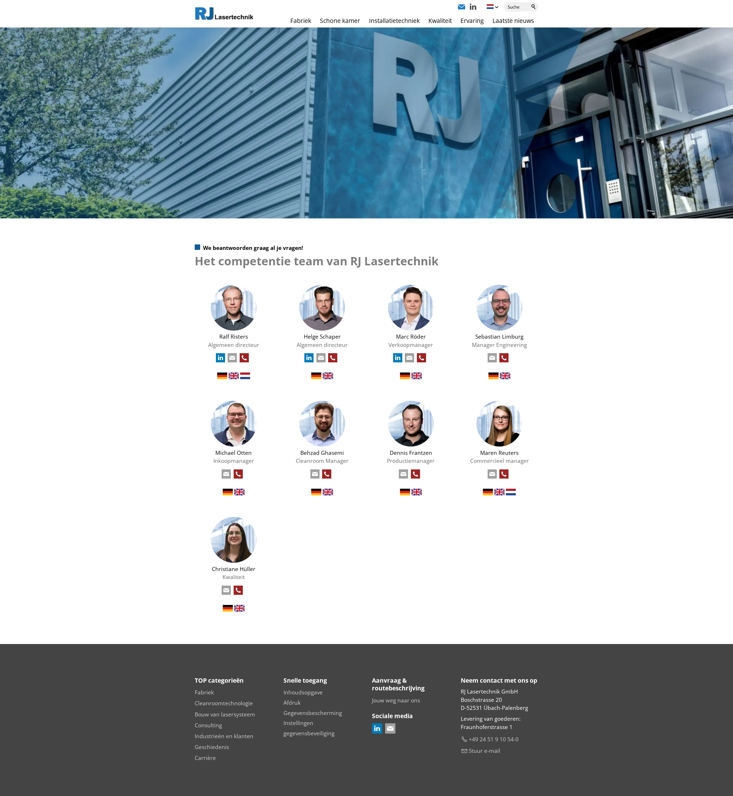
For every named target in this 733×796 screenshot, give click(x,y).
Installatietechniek (394, 21)
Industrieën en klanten (224, 736)
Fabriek (300, 21)
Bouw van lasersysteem (225, 714)
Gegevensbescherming (312, 713)
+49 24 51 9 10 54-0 (494, 739)
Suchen (533, 6)
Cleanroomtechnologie (224, 703)
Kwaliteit (440, 21)
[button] (461, 7)
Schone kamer (340, 21)
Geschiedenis (212, 747)
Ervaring (472, 21)
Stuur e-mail (484, 750)
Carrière (205, 758)
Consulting (208, 725)
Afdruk (292, 702)
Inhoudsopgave (303, 692)
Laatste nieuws (513, 21)
